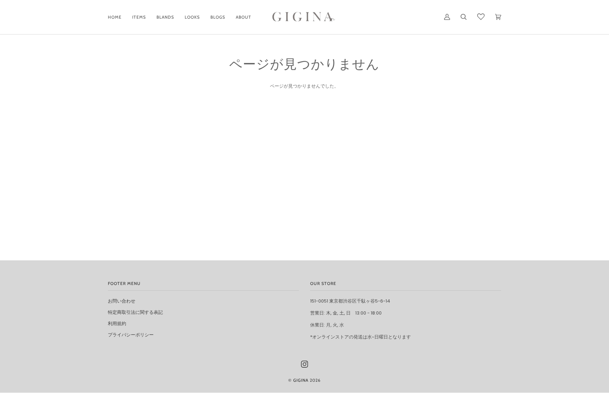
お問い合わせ (121, 301)
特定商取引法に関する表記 (135, 312)
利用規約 (117, 323)
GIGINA (300, 380)
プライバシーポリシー (131, 334)
